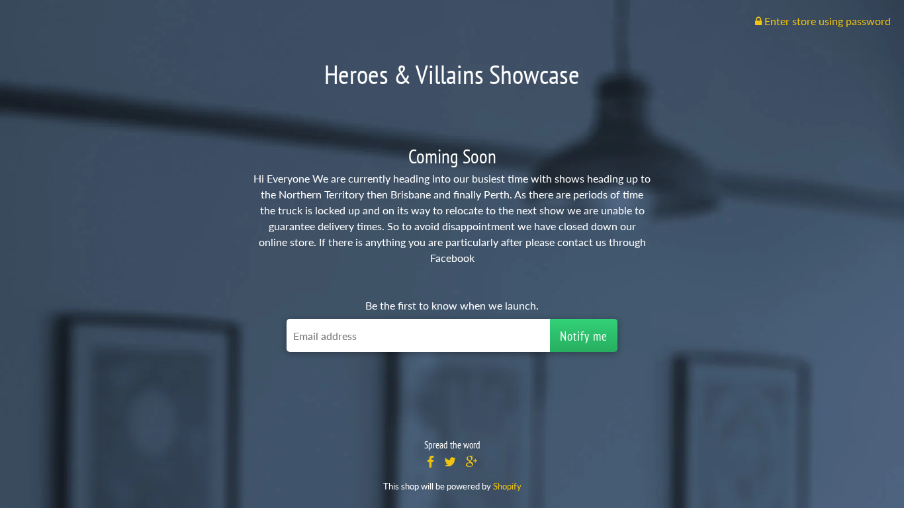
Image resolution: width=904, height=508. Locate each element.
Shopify (507, 486)
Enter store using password (826, 21)
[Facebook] (430, 462)
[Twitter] (450, 462)
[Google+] (472, 462)
